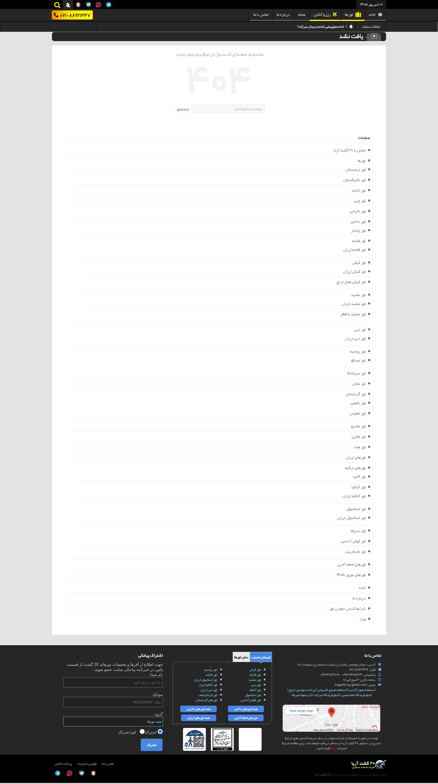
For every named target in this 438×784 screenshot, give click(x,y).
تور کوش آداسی (353, 541)
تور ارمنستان (355, 169)
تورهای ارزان (355, 457)
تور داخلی (358, 221)
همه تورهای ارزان (198, 718)
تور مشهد (358, 294)
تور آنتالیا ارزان (354, 495)
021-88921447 (75, 15)
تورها (349, 14)
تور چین (359, 200)
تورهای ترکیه (355, 467)
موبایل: (157, 694)
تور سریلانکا (356, 373)
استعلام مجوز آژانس (362, 690)
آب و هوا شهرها (302, 695)
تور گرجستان (355, 393)
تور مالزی (359, 436)
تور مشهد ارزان (354, 303)
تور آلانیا (359, 476)
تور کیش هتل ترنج (351, 281)
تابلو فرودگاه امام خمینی (356, 695)
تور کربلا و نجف (208, 695)
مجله (301, 14)
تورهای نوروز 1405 (351, 574)
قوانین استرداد (87, 763)
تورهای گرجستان (206, 700)
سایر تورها (241, 656)
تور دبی (360, 329)
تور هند (360, 446)
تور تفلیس (358, 413)
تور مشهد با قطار (353, 314)
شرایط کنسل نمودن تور (347, 608)
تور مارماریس (355, 551)
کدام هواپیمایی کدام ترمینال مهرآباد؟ (320, 23)
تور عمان (359, 383)
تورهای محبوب (261, 656)
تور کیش (359, 262)
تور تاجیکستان (354, 179)
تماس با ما (261, 14)
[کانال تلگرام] (9, 759)
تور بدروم (358, 530)
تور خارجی (358, 211)
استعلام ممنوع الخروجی (332, 690)
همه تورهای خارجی (198, 709)
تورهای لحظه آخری (351, 564)
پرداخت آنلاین (63, 763)
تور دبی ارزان (355, 338)
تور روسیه (358, 351)
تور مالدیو (358, 426)
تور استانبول (356, 508)
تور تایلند (358, 190)
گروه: (158, 714)
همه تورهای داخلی (246, 709)
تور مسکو (358, 360)
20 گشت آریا (323, 774)
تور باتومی (358, 402)
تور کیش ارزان (354, 271)
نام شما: (156, 674)
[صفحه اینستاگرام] (9, 771)
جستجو (183, 108)
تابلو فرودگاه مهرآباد (326, 695)
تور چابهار (358, 230)
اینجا (334, 748)
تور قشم (359, 240)
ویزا (363, 618)
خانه (372, 14)
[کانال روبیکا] (9, 736)
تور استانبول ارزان (351, 517)
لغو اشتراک (127, 732)
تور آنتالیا (359, 487)
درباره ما (283, 14)
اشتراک (151, 732)
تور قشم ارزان (354, 249)
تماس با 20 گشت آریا (350, 150)
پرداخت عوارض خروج (301, 690)
